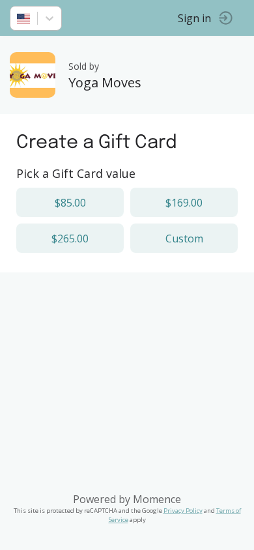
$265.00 (70, 238)
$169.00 (184, 202)
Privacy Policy (183, 510)
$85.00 (70, 202)
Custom (184, 238)
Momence (157, 499)
